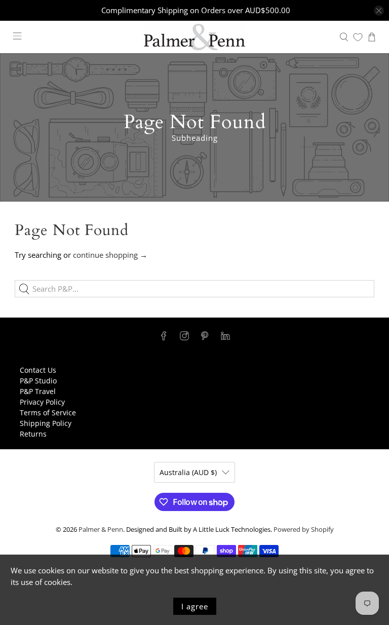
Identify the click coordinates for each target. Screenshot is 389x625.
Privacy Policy (42, 402)
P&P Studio (38, 380)
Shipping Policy (45, 423)
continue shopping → (110, 255)
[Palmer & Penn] (194, 37)
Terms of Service (48, 412)
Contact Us (38, 370)
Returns (33, 434)
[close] (379, 11)
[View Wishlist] (358, 37)
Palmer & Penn (101, 529)
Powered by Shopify (304, 529)
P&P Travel (38, 391)
